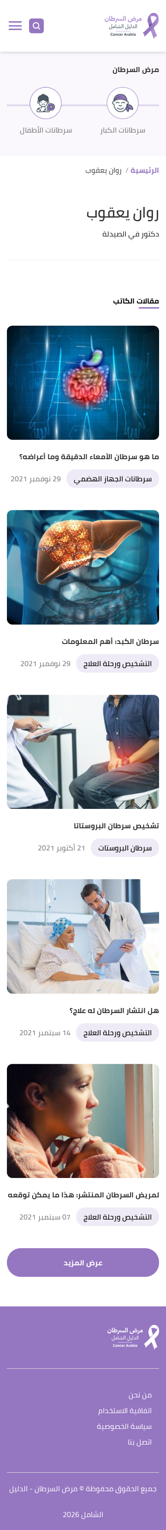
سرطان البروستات (125, 848)
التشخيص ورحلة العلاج (117, 663)
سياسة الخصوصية (124, 1427)
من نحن (140, 1395)
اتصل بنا (140, 1442)
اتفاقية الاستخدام (125, 1411)
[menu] (15, 25)
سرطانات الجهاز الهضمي (113, 479)
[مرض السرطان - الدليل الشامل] (132, 26)
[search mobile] (36, 25)
